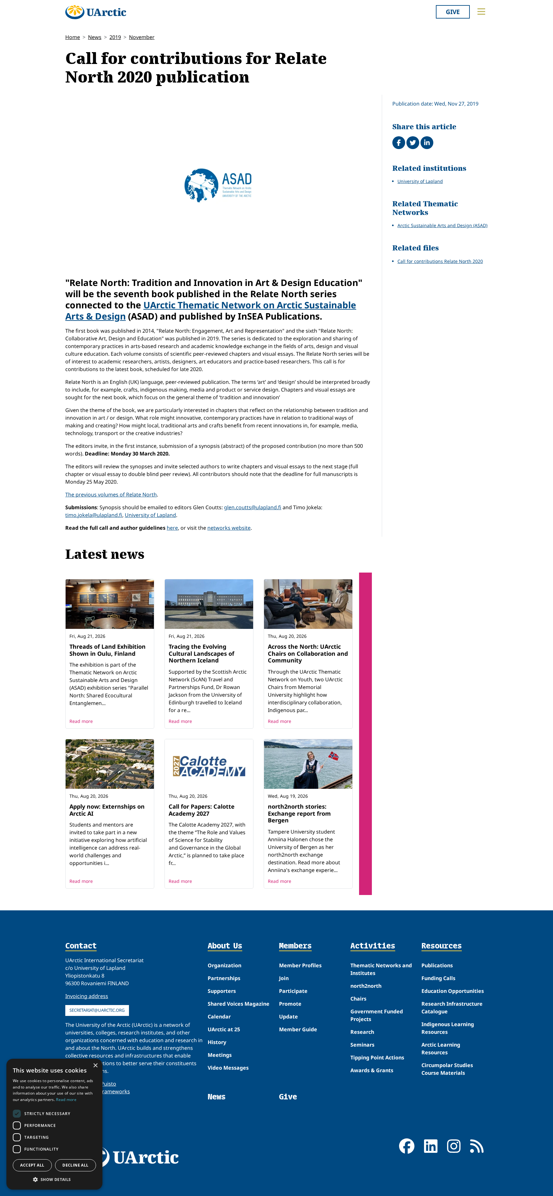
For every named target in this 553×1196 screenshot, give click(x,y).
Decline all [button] (75, 1165)
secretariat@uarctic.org (97, 1010)
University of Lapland (150, 515)
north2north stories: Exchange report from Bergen (299, 813)
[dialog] (54, 1124)
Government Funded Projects (376, 1015)
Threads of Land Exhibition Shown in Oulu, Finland (107, 650)
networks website (229, 527)
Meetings (220, 1054)
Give (453, 11)
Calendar (219, 1016)
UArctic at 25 (224, 1029)
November (142, 37)
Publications (437, 965)
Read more (81, 721)
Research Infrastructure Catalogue (452, 1007)
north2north (365, 985)
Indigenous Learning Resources (447, 1028)
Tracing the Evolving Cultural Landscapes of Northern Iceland (201, 653)
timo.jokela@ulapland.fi (93, 515)
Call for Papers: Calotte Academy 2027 (202, 810)
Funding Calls (438, 978)
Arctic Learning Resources (440, 1048)
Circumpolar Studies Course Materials (447, 1069)
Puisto (108, 1083)
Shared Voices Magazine (238, 1003)
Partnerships (224, 978)
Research (362, 1031)
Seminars (362, 1044)
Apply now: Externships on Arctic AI (107, 810)
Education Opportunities (452, 990)
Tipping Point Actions (377, 1057)
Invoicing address (86, 996)
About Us (225, 946)
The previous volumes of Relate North (111, 494)
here (172, 527)
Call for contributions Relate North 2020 (440, 261)
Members (295, 946)
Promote (290, 1003)
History (217, 1042)
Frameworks (115, 1091)
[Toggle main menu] (481, 11)
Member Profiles (300, 965)
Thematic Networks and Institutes (381, 969)
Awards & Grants (371, 1070)
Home (72, 37)
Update (288, 1016)
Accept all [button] (32, 1165)
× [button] (95, 1065)
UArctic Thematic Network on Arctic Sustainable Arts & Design (210, 310)
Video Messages (228, 1067)
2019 (115, 37)
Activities (372, 946)
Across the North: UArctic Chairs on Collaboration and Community (308, 653)
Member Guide (298, 1029)
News (94, 37)
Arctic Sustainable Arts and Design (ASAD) (442, 225)
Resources (441, 946)
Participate (293, 990)
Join (284, 978)
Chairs (358, 998)
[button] (54, 1179)
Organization (224, 965)
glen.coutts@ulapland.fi (252, 507)
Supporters (222, 990)
